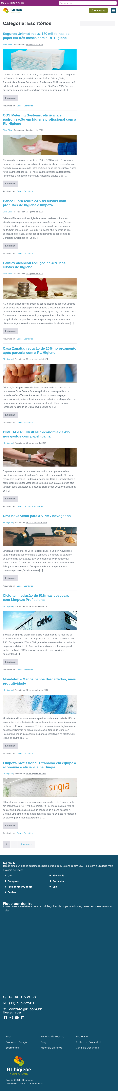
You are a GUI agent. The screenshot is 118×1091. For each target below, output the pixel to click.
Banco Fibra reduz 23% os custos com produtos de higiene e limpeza (34, 203)
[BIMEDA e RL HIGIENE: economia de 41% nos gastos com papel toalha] (40, 457)
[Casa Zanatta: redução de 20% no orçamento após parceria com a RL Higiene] (40, 373)
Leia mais (11, 97)
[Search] (115, 3)
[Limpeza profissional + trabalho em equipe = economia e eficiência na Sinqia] (40, 787)
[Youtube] (16, 1017)
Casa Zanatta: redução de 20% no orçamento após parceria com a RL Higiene (39, 350)
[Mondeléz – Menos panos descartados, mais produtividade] (40, 704)
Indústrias (38, 506)
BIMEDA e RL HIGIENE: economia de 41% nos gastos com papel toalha (37, 434)
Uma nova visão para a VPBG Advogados (37, 516)
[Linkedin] (22, 1017)
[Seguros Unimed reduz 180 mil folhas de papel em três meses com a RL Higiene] (40, 59)
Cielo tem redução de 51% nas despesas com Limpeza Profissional (36, 598)
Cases (19, 106)
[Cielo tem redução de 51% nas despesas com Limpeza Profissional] (40, 620)
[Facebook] (5, 1017)
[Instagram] (11, 1017)
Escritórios (28, 106)
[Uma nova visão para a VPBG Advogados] (40, 536)
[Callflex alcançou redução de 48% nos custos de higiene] (40, 288)
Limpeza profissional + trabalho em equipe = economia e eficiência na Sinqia (39, 765)
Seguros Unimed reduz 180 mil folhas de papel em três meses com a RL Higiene (36, 36)
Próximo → (26, 844)
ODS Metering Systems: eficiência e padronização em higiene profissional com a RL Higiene (39, 119)
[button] (113, 10)
